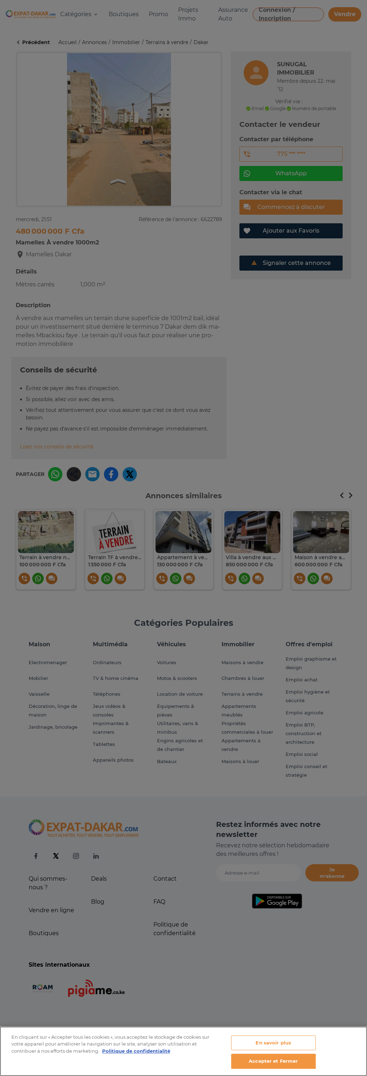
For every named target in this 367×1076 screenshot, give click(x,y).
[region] (183, 1051)
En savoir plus (273, 1043)
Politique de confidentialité (136, 1051)
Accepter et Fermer (273, 1061)
